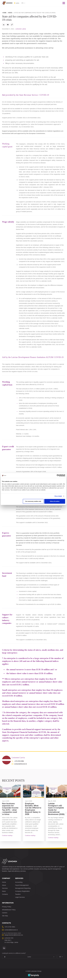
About (4, 885)
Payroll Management (22, 885)
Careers (4, 913)
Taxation (18, 894)
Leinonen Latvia (20, 29)
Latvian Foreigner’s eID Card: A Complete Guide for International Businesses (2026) (56, 808)
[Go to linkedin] (4, 948)
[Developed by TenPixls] (33, 975)
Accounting (18, 882)
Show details (58, 496)
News (10, 12)
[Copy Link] (11, 24)
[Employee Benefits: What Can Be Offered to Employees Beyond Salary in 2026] (33, 791)
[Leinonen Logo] (7, 3)
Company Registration (22, 891)
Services (5, 888)
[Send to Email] (7, 24)
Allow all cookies (54, 501)
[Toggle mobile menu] (64, 3)
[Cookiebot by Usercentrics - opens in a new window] (58, 475)
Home (4, 12)
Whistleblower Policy (9, 910)
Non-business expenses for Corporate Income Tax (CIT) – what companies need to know (10, 808)
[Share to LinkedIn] (3, 24)
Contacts (5, 894)
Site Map (5, 916)
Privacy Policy (6, 907)
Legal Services (20, 897)
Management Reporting (22, 888)
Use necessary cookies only (33, 501)
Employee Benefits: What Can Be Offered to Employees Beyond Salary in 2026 (33, 808)
